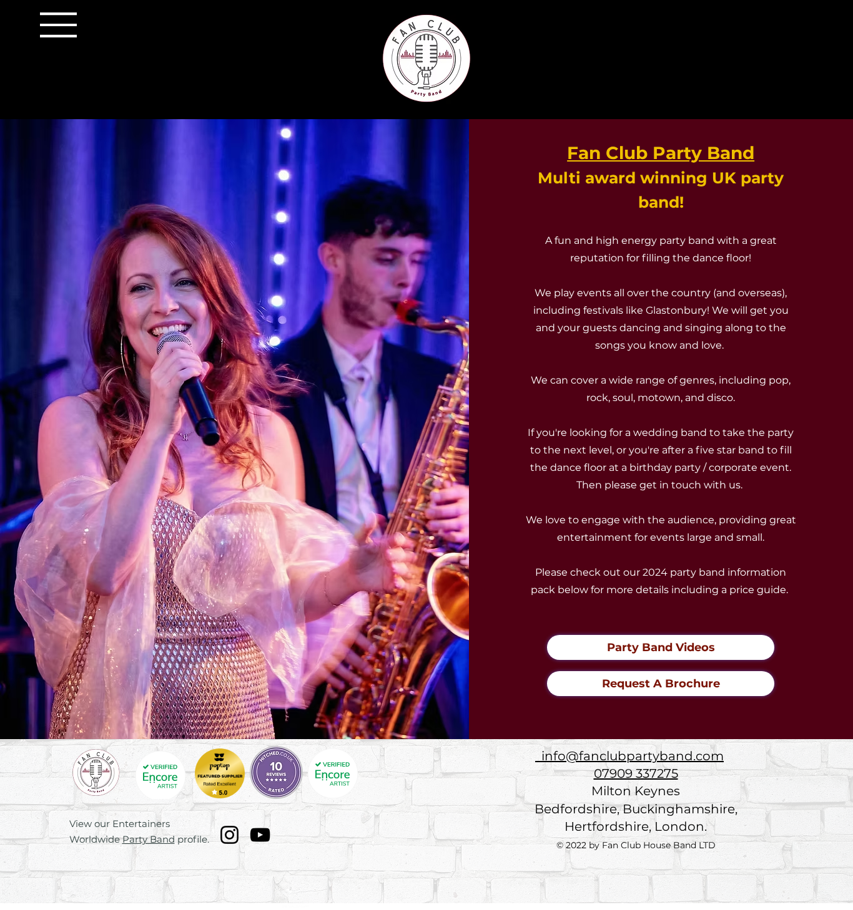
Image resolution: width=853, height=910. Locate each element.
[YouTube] (260, 835)
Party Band (148, 839)
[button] (58, 24)
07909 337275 (636, 773)
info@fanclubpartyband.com (629, 755)
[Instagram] (229, 835)
